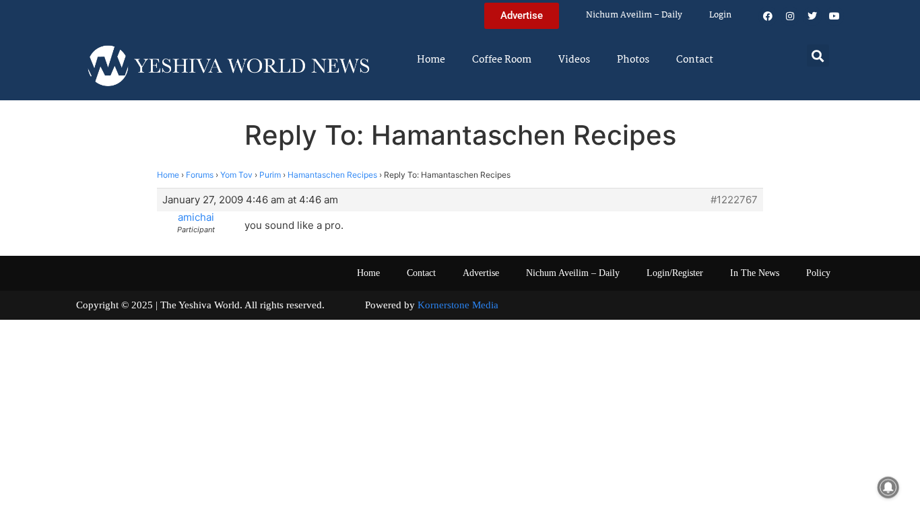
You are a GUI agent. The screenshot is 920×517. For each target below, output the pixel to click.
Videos (574, 60)
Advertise (481, 273)
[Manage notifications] (888, 487)
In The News (754, 273)
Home (431, 60)
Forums (199, 175)
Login (720, 15)
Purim (270, 175)
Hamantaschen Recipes (332, 175)
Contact (694, 60)
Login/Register (675, 273)
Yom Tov (236, 175)
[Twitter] (812, 16)
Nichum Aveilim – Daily (634, 15)
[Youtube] (834, 16)
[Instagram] (790, 16)
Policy (818, 273)
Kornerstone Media (458, 305)
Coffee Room (501, 60)
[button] (818, 55)
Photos (633, 60)
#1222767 (734, 200)
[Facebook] (767, 16)
